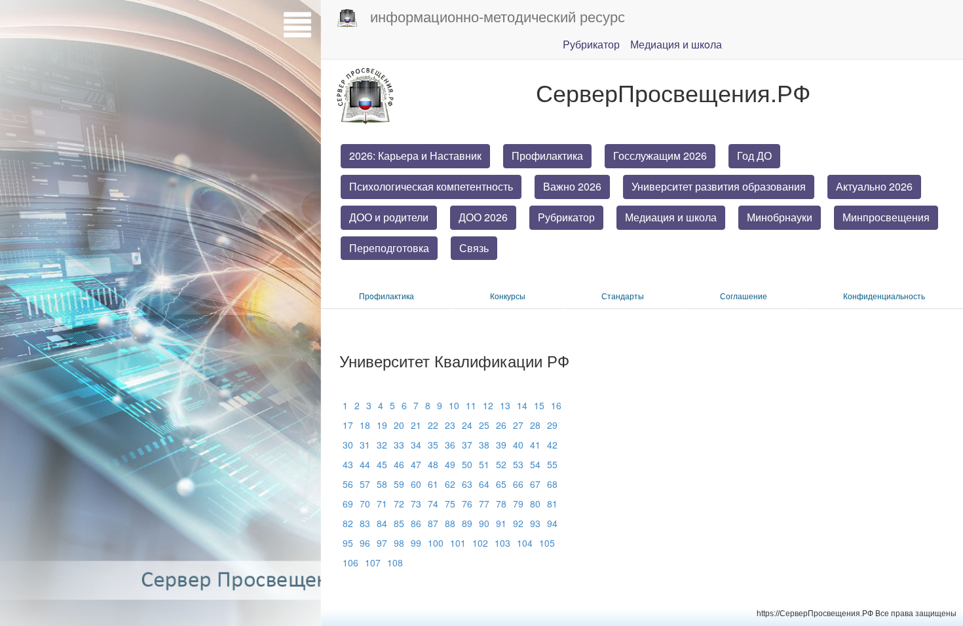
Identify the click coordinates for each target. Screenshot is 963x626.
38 (484, 444)
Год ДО (754, 155)
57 (365, 483)
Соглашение (743, 295)
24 (467, 425)
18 (365, 425)
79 (518, 503)
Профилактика (547, 155)
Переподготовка (389, 247)
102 (480, 542)
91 (501, 523)
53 (518, 464)
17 (348, 425)
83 (365, 523)
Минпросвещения (886, 217)
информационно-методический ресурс (497, 16)
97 (382, 542)
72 (399, 503)
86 (416, 523)
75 (450, 503)
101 (458, 542)
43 (348, 464)
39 (501, 444)
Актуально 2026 (874, 186)
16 (556, 405)
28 (535, 425)
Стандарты (622, 295)
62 (450, 483)
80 (535, 503)
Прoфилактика (386, 295)
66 (518, 483)
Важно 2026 (572, 186)
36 (450, 444)
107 (373, 562)
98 (399, 542)
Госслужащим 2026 (660, 155)
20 (399, 425)
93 (535, 523)
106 (350, 562)
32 (382, 444)
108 (395, 562)
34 (416, 444)
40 (518, 444)
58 (382, 483)
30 (348, 444)
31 (365, 444)
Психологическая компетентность (431, 186)
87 (433, 523)
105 (547, 542)
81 (552, 503)
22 (433, 425)
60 (416, 483)
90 (484, 523)
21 (416, 425)
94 (552, 523)
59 (399, 483)
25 (484, 425)
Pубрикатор (591, 44)
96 (365, 542)
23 (450, 425)
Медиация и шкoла (676, 44)
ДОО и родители (388, 217)
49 (450, 464)
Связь (474, 247)
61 (433, 483)
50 (467, 464)
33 (399, 444)
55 (552, 464)
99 (416, 542)
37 (467, 444)
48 (433, 464)
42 (552, 444)
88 (450, 523)
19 (382, 425)
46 (399, 464)
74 (433, 503)
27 (518, 425)
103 (502, 542)
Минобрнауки (779, 217)
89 (467, 523)
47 (416, 464)
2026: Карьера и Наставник (415, 155)
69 (348, 503)
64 (484, 483)
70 (365, 503)
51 (484, 464)
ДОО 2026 (483, 217)
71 (382, 503)
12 (488, 405)
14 (522, 405)
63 (467, 483)
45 (382, 464)
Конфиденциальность (884, 295)
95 (348, 542)
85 (399, 523)
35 (433, 444)
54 (535, 464)
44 (365, 464)
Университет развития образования (719, 186)
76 (467, 503)
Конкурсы (507, 295)
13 (505, 405)
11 (471, 405)
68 (552, 483)
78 (501, 503)
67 (535, 483)
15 (539, 405)
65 (501, 483)
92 (518, 523)
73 (416, 503)
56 (348, 483)
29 (552, 425)
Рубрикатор (566, 217)
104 (525, 542)
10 (454, 405)
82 (348, 523)
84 (382, 523)
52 (501, 464)
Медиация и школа (671, 217)
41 (535, 444)
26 (501, 425)
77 (484, 503)
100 (436, 542)
